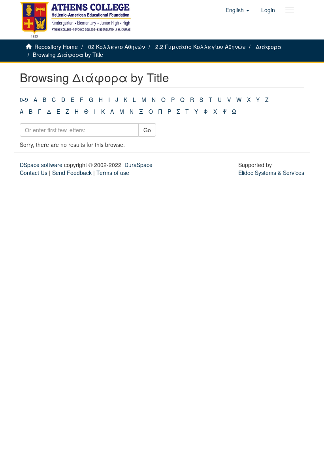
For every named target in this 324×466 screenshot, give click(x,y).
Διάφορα (269, 47)
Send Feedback (72, 173)
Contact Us (33, 173)
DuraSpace (138, 165)
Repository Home (56, 47)
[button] (237, 10)
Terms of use (112, 173)
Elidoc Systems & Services (271, 173)
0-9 (24, 99)
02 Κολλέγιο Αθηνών (116, 47)
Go (147, 130)
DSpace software (41, 165)
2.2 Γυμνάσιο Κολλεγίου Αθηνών (200, 47)
